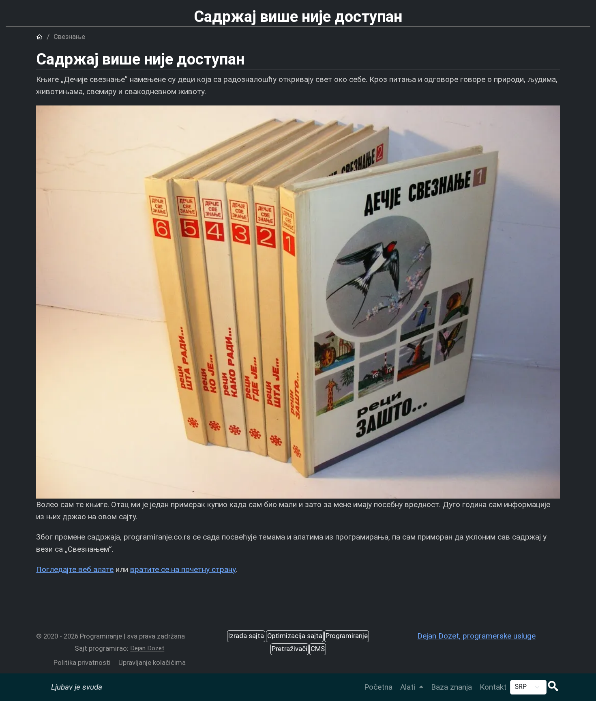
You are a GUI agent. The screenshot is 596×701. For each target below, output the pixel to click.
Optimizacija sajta (294, 636)
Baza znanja (451, 687)
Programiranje (347, 636)
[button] (553, 687)
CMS (318, 649)
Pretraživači (289, 649)
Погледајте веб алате (75, 569)
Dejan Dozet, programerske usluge (476, 636)
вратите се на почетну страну (183, 569)
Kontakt (493, 687)
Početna (378, 687)
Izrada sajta (246, 636)
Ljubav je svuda (76, 687)
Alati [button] (408, 687)
